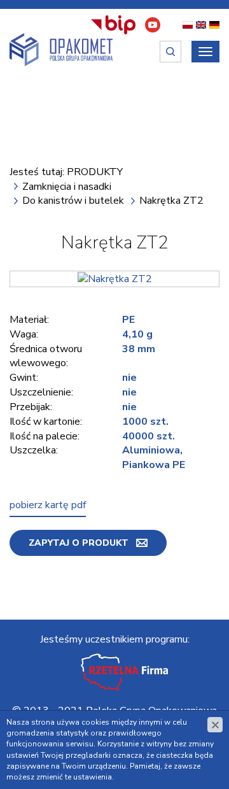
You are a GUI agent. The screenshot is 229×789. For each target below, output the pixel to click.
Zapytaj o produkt (78, 543)
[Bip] (113, 24)
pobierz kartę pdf (48, 505)
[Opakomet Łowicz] (61, 49)
